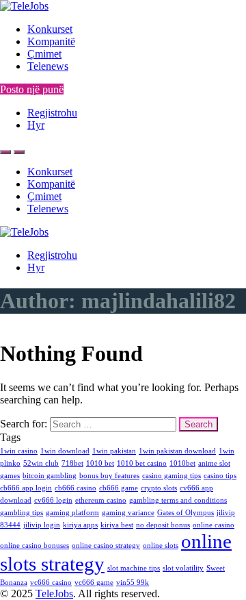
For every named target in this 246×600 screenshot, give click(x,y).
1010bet (182, 463)
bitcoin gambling (50, 475)
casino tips (220, 475)
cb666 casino (75, 488)
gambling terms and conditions (178, 500)
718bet (72, 463)
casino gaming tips (171, 475)
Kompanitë (51, 41)
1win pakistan (114, 451)
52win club (41, 463)
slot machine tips (133, 568)
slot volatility (183, 568)
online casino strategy (106, 545)
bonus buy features (109, 475)
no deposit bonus (163, 525)
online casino (213, 525)
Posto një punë (32, 89)
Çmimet (44, 54)
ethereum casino (100, 500)
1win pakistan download (177, 451)
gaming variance (128, 512)
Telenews (47, 66)
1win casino (19, 451)
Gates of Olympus (185, 512)
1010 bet (100, 463)
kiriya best (116, 525)
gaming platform (72, 512)
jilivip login (41, 525)
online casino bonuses (34, 545)
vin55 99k (132, 582)
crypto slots (159, 488)
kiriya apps (80, 525)
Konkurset (49, 29)
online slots (160, 545)
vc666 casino (51, 582)
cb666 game (118, 488)
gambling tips (21, 512)
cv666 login (53, 500)
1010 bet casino (142, 463)
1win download (65, 451)
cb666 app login (26, 488)
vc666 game (93, 582)
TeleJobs (54, 593)
